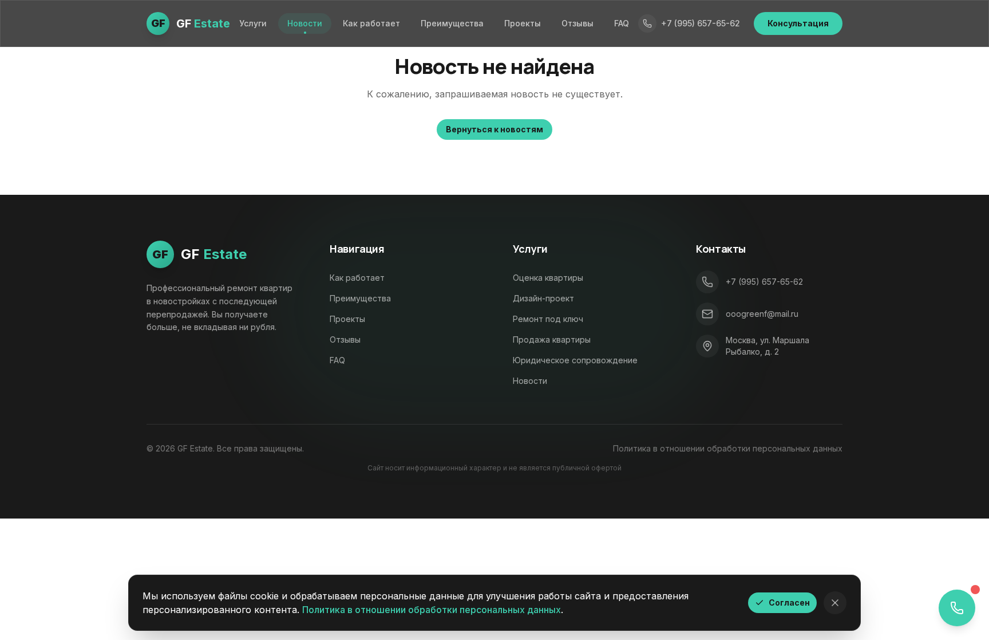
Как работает (371, 23)
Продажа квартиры (552, 339)
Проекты (522, 23)
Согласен (789, 602)
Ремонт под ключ (548, 319)
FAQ (621, 23)
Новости (304, 23)
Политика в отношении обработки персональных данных (727, 448)
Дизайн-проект (543, 298)
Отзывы (577, 23)
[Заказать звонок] (957, 608)
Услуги (253, 23)
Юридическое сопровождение (575, 360)
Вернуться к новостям (494, 129)
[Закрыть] (835, 602)
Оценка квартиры (548, 277)
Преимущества (452, 23)
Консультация (798, 23)
